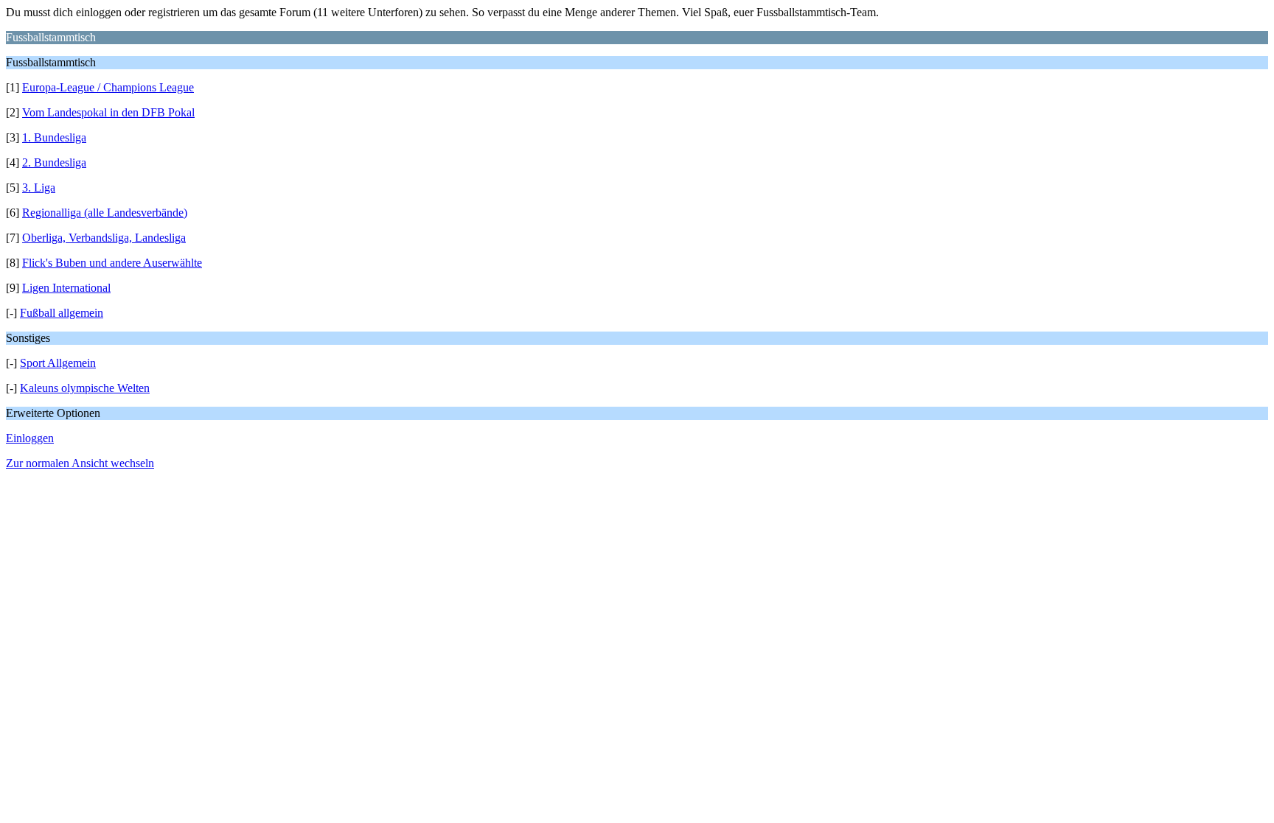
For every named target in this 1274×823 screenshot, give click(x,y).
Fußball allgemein (61, 313)
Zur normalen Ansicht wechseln (80, 463)
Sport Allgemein (58, 363)
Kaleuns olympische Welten (85, 388)
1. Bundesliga (54, 137)
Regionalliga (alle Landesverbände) (104, 212)
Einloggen (30, 438)
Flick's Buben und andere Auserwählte (112, 262)
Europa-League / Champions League (108, 87)
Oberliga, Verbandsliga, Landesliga (104, 237)
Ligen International (66, 287)
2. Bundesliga (54, 162)
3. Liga (38, 187)
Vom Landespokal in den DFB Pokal (108, 112)
